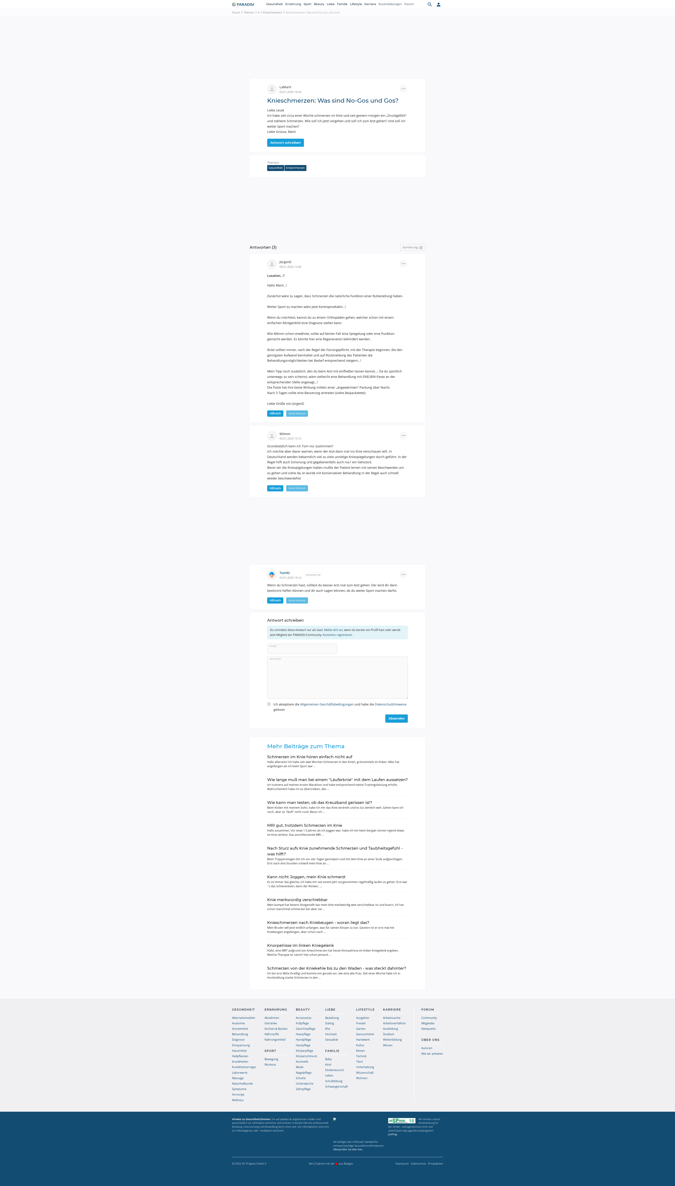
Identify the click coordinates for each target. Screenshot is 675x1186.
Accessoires (303, 1018)
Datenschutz (418, 1163)
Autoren (426, 1048)
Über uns (430, 1040)
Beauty (319, 4)
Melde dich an (333, 630)
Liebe (331, 4)
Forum (409, 4)
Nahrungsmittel (275, 1040)
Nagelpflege (303, 1073)
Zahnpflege (303, 1089)
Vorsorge (238, 1094)
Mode (299, 1067)
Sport (307, 4)
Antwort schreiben (285, 143)
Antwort (275, 658)
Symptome (239, 1089)
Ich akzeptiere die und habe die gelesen (340, 707)
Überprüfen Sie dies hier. (348, 1149)
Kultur (360, 1045)
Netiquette (428, 1029)
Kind (328, 1064)
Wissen (388, 1045)
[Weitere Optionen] (403, 88)
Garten (360, 1029)
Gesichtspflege (305, 1029)
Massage (238, 1078)
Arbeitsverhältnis (394, 1023)
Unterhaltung (365, 1067)
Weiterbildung (392, 1040)
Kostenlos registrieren (337, 635)
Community (429, 1018)
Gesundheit (274, 4)
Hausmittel (239, 1051)
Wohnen (361, 1078)
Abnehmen (272, 1018)
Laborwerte (239, 1073)
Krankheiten (240, 1061)
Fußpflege (302, 1023)
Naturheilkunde (242, 1083)
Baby (328, 1059)
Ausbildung (390, 1029)
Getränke (271, 1023)
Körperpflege (304, 1051)
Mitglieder (428, 1023)
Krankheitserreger (244, 1067)
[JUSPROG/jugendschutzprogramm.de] (402, 1121)
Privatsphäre (435, 1163)
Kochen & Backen (276, 1029)
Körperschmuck (306, 1056)
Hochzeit (331, 1034)
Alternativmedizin (243, 1018)
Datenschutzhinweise (390, 704)
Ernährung (293, 4)
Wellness (238, 1100)
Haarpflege (303, 1034)
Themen (249, 12)
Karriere (370, 4)
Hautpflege (303, 1045)
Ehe (327, 1029)
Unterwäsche (304, 1083)
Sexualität (331, 1040)
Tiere (359, 1061)
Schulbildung (333, 1081)
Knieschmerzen (272, 12)
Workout (270, 1064)
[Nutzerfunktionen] (438, 4)
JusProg (392, 1134)
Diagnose (238, 1040)
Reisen (360, 1051)
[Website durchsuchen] (429, 4)
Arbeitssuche (391, 1018)
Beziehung (332, 1018)
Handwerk (363, 1040)
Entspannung (241, 1045)
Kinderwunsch (334, 1070)
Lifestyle (356, 4)
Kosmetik (302, 1061)
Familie (342, 4)
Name (273, 646)
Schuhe (301, 1078)
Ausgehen (362, 1018)
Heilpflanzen (240, 1056)
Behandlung (240, 1034)
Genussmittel (365, 1034)
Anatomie (238, 1023)
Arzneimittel (240, 1029)
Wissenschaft (365, 1073)
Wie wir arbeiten (432, 1054)
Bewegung (271, 1059)
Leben (329, 1075)
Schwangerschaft (336, 1086)
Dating (329, 1023)
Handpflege (303, 1040)
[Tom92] (273, 574)
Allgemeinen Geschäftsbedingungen (327, 704)
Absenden (396, 718)
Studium (388, 1034)
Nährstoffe (272, 1034)
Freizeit (361, 1023)
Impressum (402, 1163)
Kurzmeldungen (390, 4)
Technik (361, 1056)
